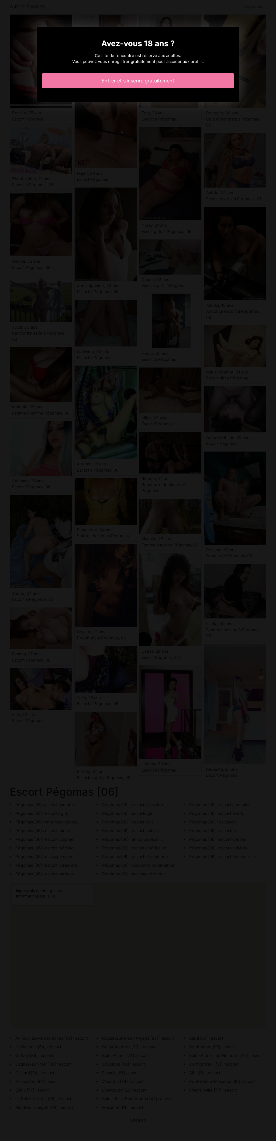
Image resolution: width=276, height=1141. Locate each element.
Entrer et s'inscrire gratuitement (138, 81)
